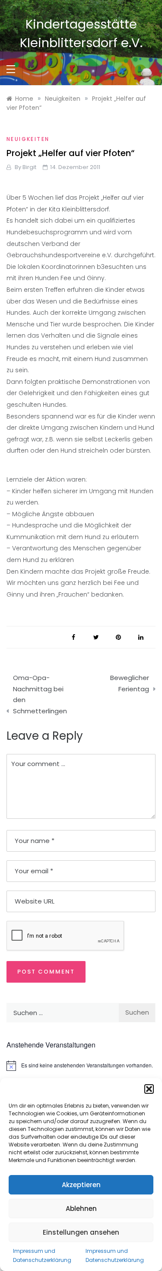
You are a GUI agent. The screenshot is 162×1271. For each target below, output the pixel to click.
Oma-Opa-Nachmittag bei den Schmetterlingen (40, 694)
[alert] (81, 1065)
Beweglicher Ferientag (129, 683)
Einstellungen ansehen (81, 1232)
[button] (149, 1089)
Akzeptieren (81, 1184)
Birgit (29, 167)
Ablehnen (81, 1208)
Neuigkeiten (27, 139)
